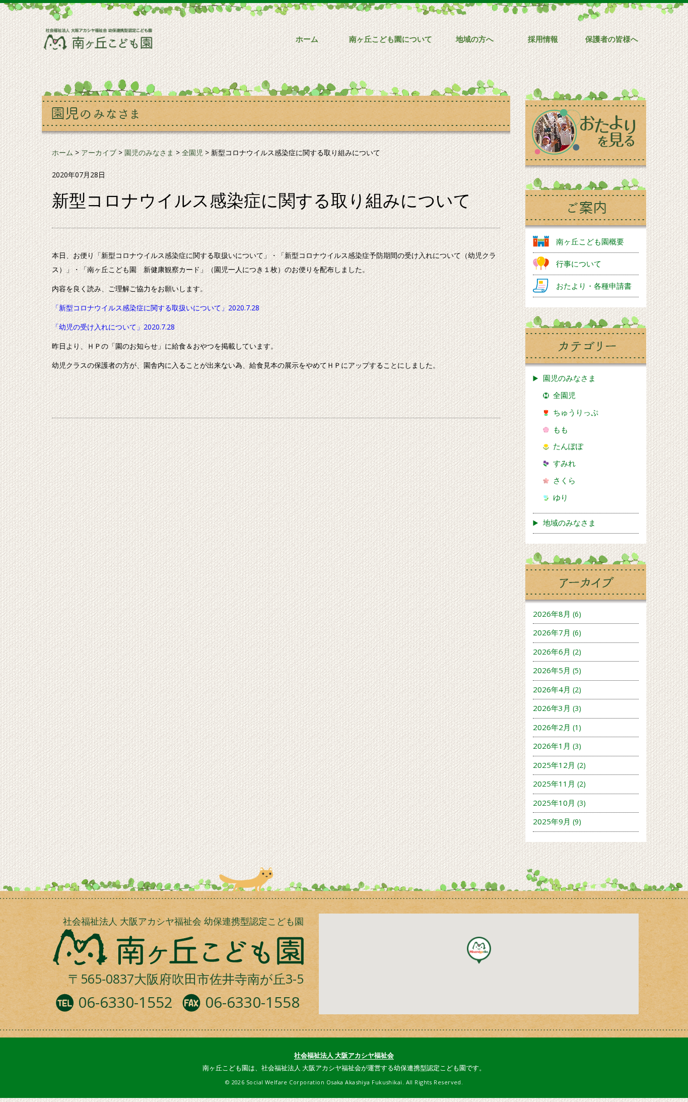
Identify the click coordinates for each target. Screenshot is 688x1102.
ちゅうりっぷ (575, 412)
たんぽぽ (568, 446)
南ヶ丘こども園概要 (590, 241)
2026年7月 (552, 632)
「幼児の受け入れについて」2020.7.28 (113, 327)
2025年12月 (554, 765)
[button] (479, 950)
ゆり (560, 497)
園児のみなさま (569, 378)
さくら (564, 480)
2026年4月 (552, 689)
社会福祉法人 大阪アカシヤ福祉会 (344, 1055)
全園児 (564, 395)
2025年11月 (554, 784)
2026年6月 (552, 651)
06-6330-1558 (252, 1002)
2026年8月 (552, 614)
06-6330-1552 (125, 1002)
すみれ (564, 463)
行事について (578, 263)
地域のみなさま (569, 522)
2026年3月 (552, 708)
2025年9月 (552, 821)
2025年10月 (554, 803)
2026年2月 (552, 727)
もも (560, 429)
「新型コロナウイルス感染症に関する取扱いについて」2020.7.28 (155, 307)
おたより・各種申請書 (594, 286)
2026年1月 (552, 746)
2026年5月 (552, 670)
